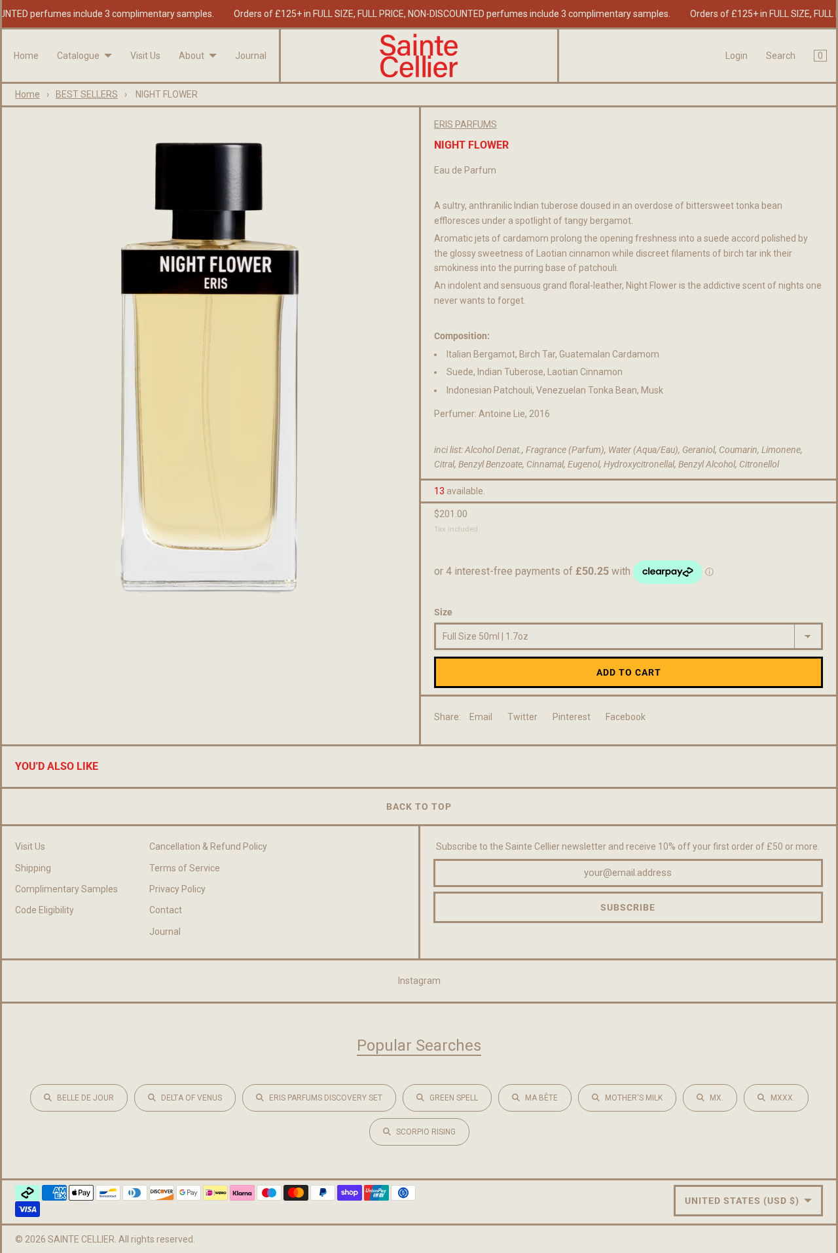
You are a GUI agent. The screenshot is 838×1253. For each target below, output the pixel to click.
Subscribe (627, 907)
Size (443, 612)
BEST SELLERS (87, 94)
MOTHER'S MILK (634, 1097)
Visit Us (145, 55)
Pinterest (572, 717)
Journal (250, 55)
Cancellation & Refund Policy (208, 846)
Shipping (33, 868)
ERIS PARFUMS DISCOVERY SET (325, 1097)
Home (26, 55)
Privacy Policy (177, 889)
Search (780, 55)
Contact (165, 910)
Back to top (419, 806)
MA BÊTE (541, 1097)
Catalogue (78, 55)
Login (736, 55)
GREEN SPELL (453, 1097)
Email (480, 717)
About (191, 55)
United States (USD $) (742, 1200)
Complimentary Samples (66, 889)
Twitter (522, 717)
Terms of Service (184, 868)
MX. (716, 1097)
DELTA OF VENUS (191, 1097)
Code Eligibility (44, 910)
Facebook (626, 717)
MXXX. (783, 1097)
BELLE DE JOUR (85, 1097)
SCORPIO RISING (426, 1131)
